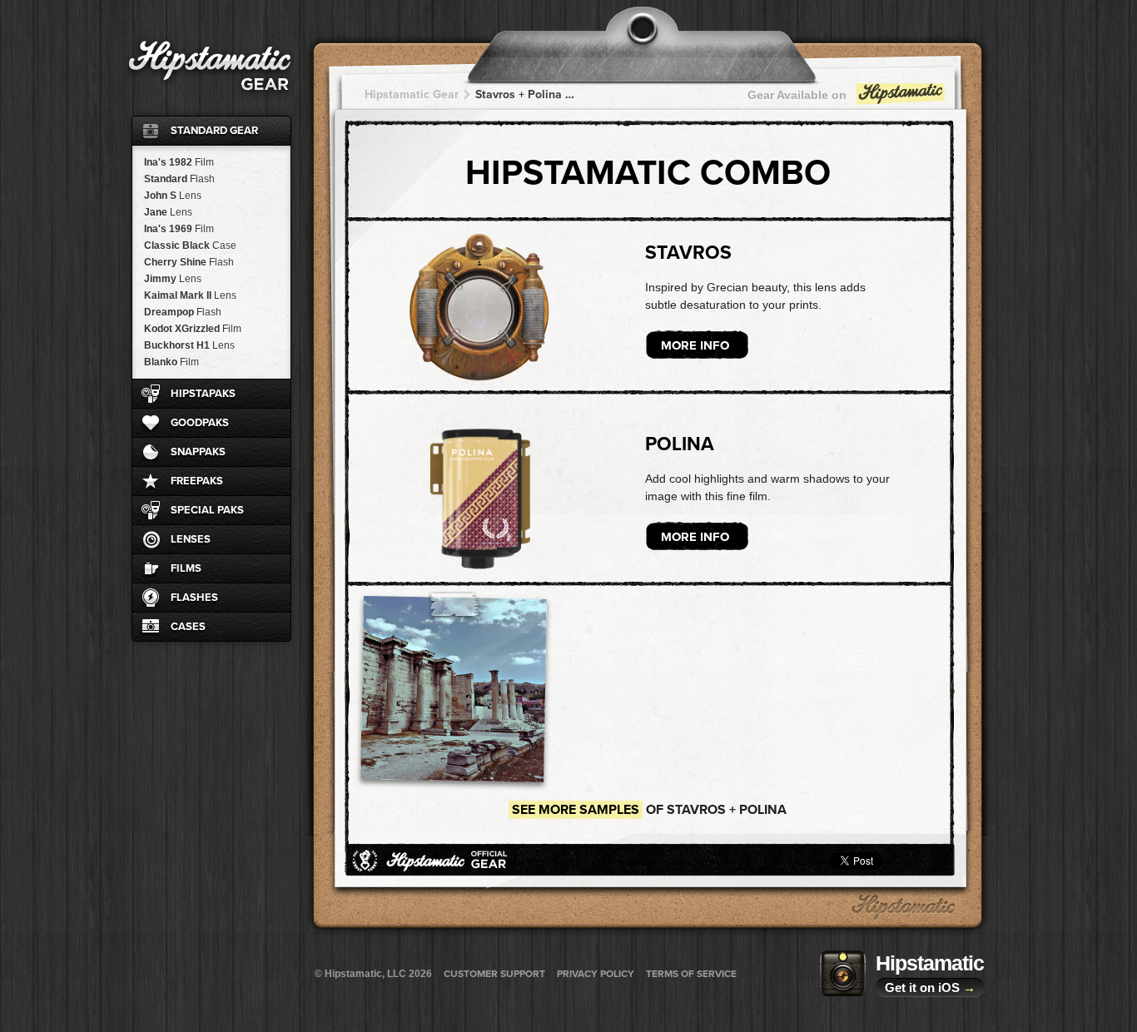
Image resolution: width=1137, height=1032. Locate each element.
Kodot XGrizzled (192, 329)
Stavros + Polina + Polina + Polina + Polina (526, 94)
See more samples (575, 809)
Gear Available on (797, 95)
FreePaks (197, 481)
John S (172, 195)
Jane (168, 212)
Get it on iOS (930, 987)
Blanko (171, 362)
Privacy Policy (595, 974)
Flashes (194, 597)
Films (186, 568)
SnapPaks (198, 452)
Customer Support (494, 974)
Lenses (191, 539)
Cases (188, 626)
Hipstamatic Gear (412, 94)
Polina (679, 444)
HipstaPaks (203, 393)
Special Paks (207, 510)
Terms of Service (691, 974)
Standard (179, 179)
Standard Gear (214, 130)
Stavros (688, 253)
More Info (695, 345)
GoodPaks (200, 422)
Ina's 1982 (179, 162)
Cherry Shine (189, 262)
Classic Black (190, 245)
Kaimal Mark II (190, 295)
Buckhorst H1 (189, 345)
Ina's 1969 (179, 229)
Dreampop (182, 312)
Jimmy (172, 279)
